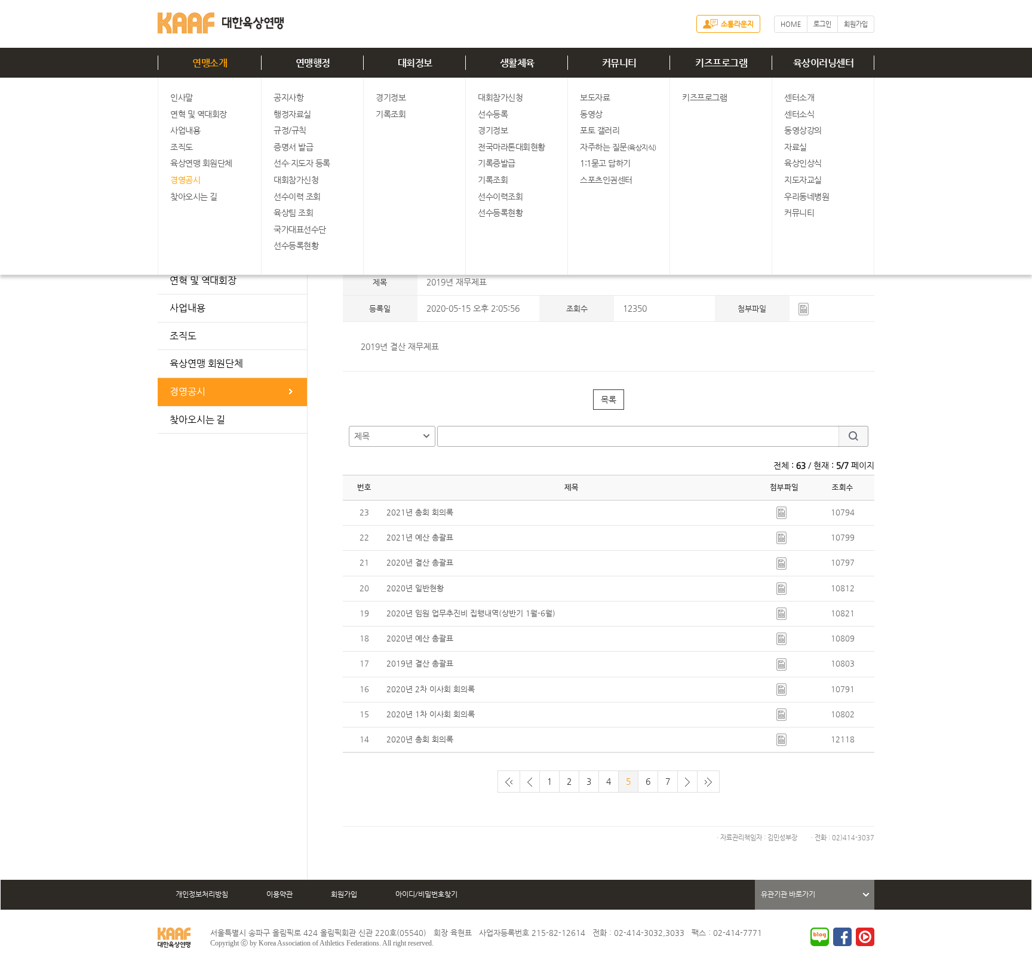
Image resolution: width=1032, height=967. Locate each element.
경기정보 (391, 97)
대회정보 (415, 63)
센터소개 (799, 97)
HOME (791, 24)
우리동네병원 (806, 196)
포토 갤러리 (599, 130)
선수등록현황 (296, 245)
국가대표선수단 (300, 229)
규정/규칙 (290, 130)
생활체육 (517, 63)
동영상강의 (803, 130)
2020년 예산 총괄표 (419, 638)
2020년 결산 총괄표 (419, 562)
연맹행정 (313, 63)
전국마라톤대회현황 (511, 147)
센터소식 (799, 114)
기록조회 (391, 114)
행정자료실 (292, 114)
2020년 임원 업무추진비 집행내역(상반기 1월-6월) (470, 613)
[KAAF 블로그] (819, 937)
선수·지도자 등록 (302, 163)
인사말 (181, 97)
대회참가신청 (296, 180)
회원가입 (856, 24)
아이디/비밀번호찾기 (426, 894)
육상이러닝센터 (823, 63)
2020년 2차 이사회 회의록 (430, 688)
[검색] (853, 436)
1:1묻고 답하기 (605, 163)
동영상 (591, 114)
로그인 (822, 24)
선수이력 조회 (297, 196)
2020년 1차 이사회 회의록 (430, 714)
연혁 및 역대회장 (198, 114)
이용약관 (279, 894)
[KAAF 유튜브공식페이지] (865, 937)
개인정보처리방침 (202, 894)
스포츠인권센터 (606, 180)
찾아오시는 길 (193, 196)
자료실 (795, 147)
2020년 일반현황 (415, 588)
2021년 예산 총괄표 (419, 537)
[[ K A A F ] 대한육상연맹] (221, 20)
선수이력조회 (500, 196)
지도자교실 (803, 180)
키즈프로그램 (721, 63)
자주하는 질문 (618, 147)
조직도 (181, 147)
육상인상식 (803, 163)
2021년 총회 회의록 (419, 512)
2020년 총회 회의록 (419, 739)
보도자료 (595, 97)
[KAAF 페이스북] (842, 937)
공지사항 (288, 97)
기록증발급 (496, 163)
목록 (608, 399)
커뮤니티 (619, 63)
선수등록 (493, 114)
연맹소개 (209, 63)
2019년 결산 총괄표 (419, 663)
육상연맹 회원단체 (201, 163)
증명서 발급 (293, 147)
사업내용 (185, 130)
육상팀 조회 (293, 212)
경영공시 (185, 180)
